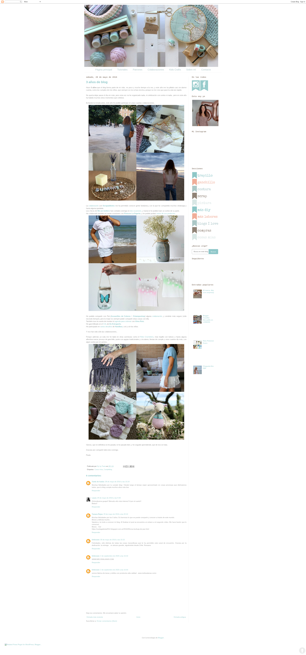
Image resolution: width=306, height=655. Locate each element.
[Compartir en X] (129, 466)
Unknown (96, 540)
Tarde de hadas (98, 482)
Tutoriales (122, 69)
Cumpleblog (108, 469)
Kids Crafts (175, 69)
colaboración (93, 206)
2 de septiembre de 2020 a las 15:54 (114, 570)
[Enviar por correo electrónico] (124, 466)
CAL (105, 324)
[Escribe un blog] (126, 466)
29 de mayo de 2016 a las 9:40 (109, 498)
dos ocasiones (135, 211)
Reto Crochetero (146, 337)
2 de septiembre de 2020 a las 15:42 (114, 556)
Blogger (161, 638)
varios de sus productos (165, 213)
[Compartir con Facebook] (131, 466)
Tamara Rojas (97, 514)
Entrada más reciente (95, 617)
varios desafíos (106, 327)
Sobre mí (191, 69)
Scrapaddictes (109, 206)
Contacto (206, 69)
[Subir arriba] (302, 650)
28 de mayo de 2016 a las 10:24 (117, 482)
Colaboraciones (156, 69)
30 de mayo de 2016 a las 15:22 (112, 540)
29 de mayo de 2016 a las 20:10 (116, 514)
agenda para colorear (123, 321)
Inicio (138, 617)
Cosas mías (99, 469)
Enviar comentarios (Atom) (107, 621)
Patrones (137, 69)
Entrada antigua (180, 617)
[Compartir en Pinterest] (133, 466)
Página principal (103, 69)
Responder (96, 491)
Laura (94, 498)
